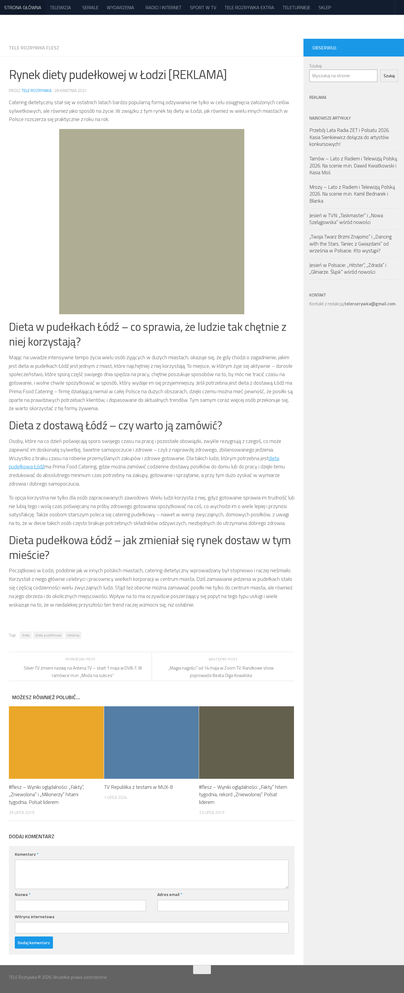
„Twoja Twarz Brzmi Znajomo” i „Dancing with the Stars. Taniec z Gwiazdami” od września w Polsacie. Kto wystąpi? (350, 243)
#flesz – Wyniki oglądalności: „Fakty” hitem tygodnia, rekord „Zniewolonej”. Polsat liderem (243, 794)
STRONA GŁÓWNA (22, 7)
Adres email (169, 894)
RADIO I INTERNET (164, 7)
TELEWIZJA (60, 7)
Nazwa (22, 894)
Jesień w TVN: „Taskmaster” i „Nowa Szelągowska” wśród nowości (346, 219)
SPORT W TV (203, 7)
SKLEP (325, 7)
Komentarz (26, 854)
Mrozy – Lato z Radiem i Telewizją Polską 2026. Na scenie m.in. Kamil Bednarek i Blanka (352, 194)
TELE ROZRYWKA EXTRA (249, 7)
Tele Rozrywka (36, 90)
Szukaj (315, 65)
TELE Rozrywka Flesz (34, 47)
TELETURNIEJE (296, 7)
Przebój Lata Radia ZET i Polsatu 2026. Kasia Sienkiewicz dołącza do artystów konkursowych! (349, 137)
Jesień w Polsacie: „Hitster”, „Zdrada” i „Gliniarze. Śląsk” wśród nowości (347, 268)
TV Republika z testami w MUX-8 (138, 787)
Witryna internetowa (34, 916)
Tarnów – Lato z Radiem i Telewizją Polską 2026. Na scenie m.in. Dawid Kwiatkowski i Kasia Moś (353, 165)
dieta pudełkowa (48, 635)
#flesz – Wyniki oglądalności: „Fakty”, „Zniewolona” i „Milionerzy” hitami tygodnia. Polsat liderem (46, 794)
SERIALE (90, 7)
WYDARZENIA (120, 7)
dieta (26, 635)
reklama (73, 635)
